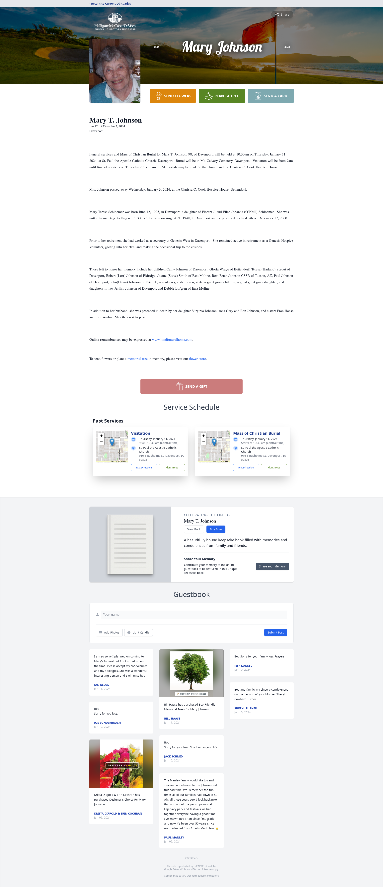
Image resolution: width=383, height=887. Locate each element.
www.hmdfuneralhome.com (172, 339)
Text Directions (144, 467)
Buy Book (216, 529)
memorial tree (137, 358)
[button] (112, 442)
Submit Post (276, 632)
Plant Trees (172, 467)
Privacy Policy (180, 869)
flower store (197, 358)
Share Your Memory (272, 566)
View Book (194, 529)
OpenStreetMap (196, 875)
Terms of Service (202, 869)
